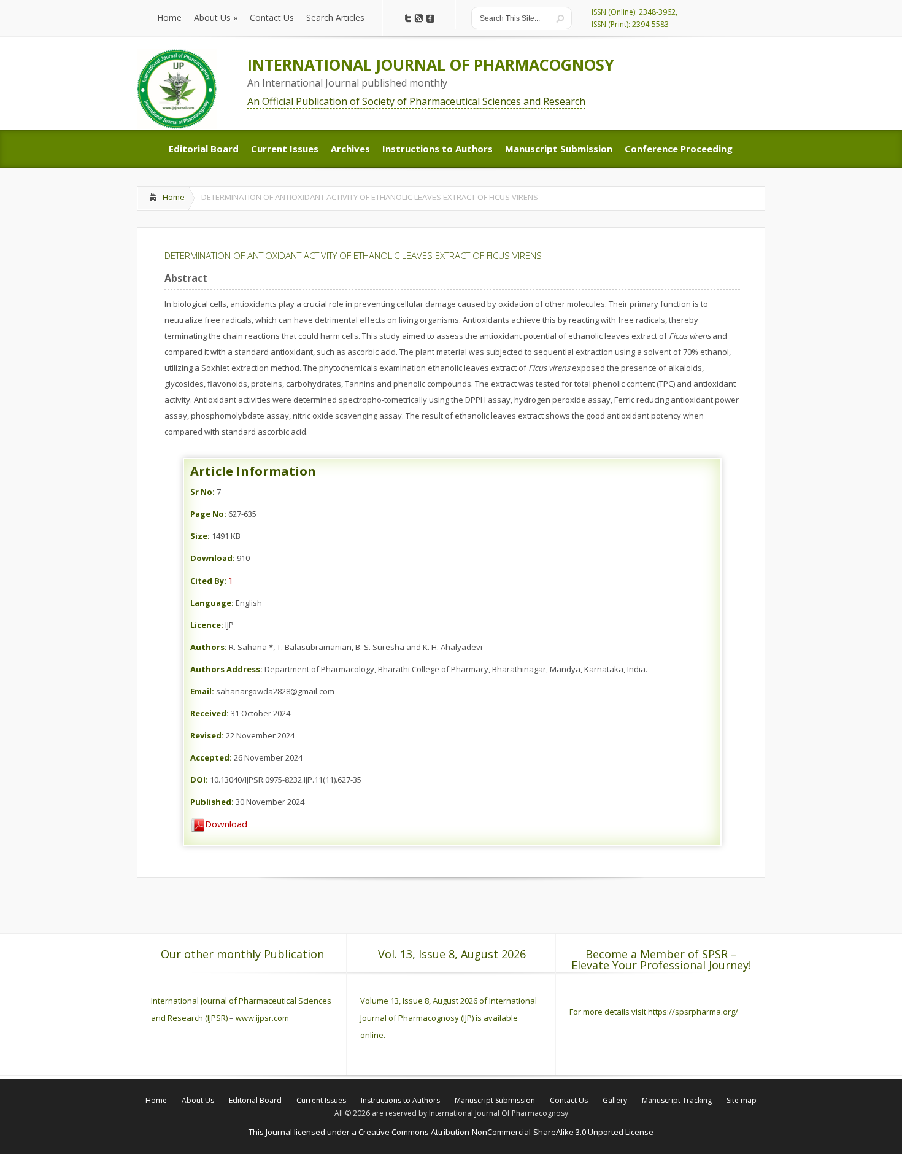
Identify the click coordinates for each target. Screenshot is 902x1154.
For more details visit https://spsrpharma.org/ (654, 1011)
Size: (200, 535)
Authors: (208, 647)
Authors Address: (226, 669)
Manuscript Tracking (677, 1100)
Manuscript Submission (495, 1100)
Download (226, 824)
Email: (202, 691)
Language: (212, 602)
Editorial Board (255, 1100)
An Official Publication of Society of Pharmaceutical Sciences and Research (416, 101)
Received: (209, 713)
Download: (212, 557)
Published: (212, 801)
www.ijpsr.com (262, 1017)
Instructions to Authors (400, 1100)
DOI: (199, 779)
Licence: (206, 624)
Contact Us (569, 1100)
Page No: (208, 513)
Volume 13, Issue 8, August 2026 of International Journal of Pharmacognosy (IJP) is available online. (448, 1017)
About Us (198, 1100)
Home (174, 197)
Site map (742, 1100)
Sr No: (202, 491)
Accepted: (211, 757)
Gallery (615, 1100)
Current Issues (321, 1100)
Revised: (207, 735)
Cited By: (208, 580)
